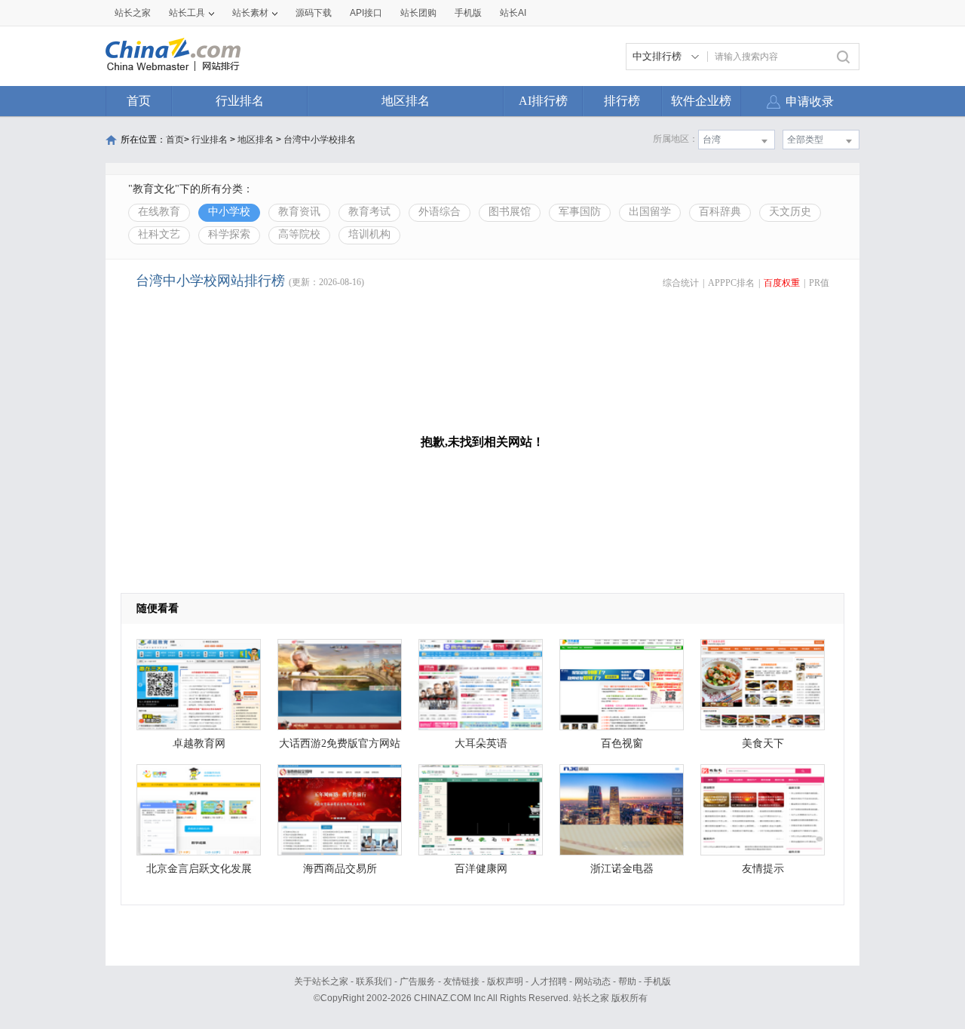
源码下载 (314, 13)
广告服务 (418, 981)
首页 (139, 100)
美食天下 (763, 743)
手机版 (657, 981)
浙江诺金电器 (622, 868)
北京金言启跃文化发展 (199, 868)
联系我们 (374, 981)
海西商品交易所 (340, 868)
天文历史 (790, 211)
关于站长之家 (321, 981)
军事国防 (580, 211)
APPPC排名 (731, 283)
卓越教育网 (199, 743)
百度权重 (782, 283)
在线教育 (159, 211)
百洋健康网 (481, 868)
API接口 (366, 13)
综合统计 (681, 283)
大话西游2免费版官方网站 (339, 743)
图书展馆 (510, 211)
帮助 (627, 981)
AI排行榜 (543, 100)
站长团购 (418, 13)
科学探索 (229, 234)
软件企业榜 (701, 100)
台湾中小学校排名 (319, 139)
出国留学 (650, 211)
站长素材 (250, 13)
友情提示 (763, 868)
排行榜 (622, 100)
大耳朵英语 (481, 743)
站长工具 (187, 13)
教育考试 (369, 211)
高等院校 (299, 234)
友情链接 (461, 981)
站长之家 (133, 13)
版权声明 (505, 981)
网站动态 (592, 981)
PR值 (819, 283)
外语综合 (439, 211)
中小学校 (229, 211)
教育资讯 (299, 211)
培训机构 (369, 234)
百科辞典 (720, 211)
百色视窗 (622, 743)
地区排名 (405, 100)
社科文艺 (159, 234)
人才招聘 (549, 981)
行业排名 (240, 100)
